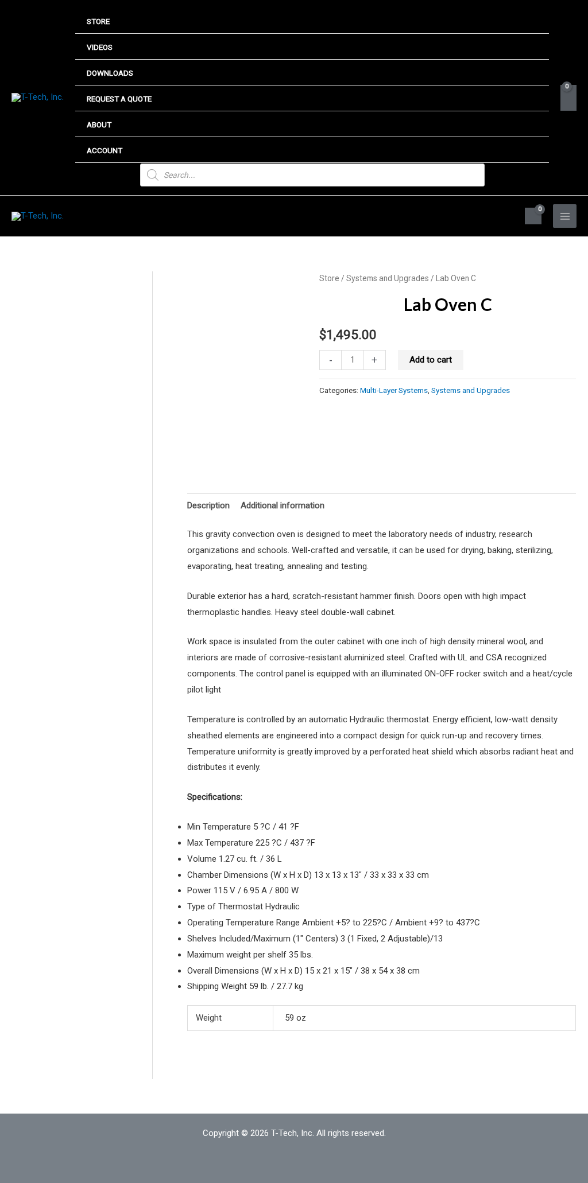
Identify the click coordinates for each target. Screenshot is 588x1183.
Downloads (110, 72)
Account (104, 150)
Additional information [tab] (282, 505)
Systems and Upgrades (387, 278)
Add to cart (430, 360)
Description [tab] (208, 505)
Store (98, 21)
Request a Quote (119, 98)
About (99, 124)
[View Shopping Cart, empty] (568, 98)
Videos (100, 47)
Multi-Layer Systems (394, 390)
